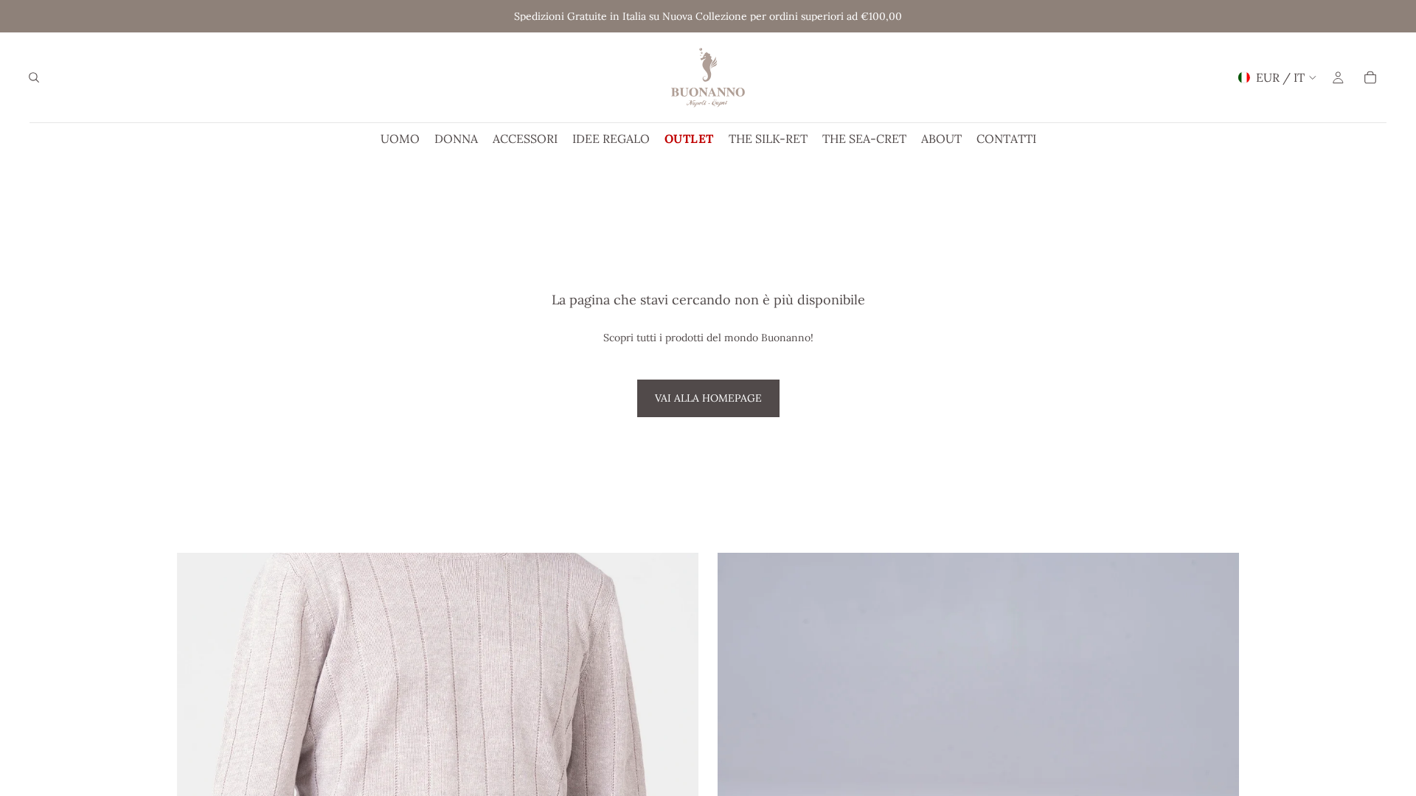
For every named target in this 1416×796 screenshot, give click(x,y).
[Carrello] (1370, 77)
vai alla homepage (708, 398)
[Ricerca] (34, 77)
